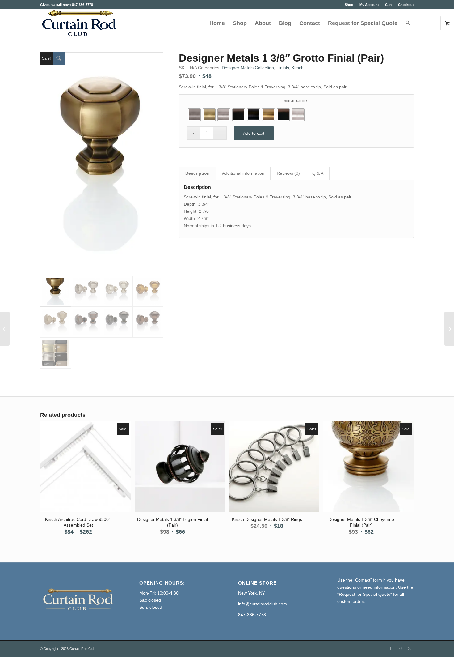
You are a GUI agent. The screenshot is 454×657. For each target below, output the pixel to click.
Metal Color (296, 101)
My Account (369, 4)
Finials (282, 67)
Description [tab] (197, 173)
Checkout (406, 4)
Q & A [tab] (317, 173)
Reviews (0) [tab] (288, 173)
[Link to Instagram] (400, 648)
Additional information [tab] (243, 173)
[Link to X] (409, 648)
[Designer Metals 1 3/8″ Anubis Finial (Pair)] (5, 329)
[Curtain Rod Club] (78, 23)
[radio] (194, 115)
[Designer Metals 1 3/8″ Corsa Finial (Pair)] (449, 329)
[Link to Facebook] (390, 648)
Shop (349, 4)
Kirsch (298, 67)
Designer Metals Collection (248, 67)
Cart (388, 4)
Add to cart (253, 133)
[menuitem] (349, 4)
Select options (86, 467)
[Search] (407, 23)
